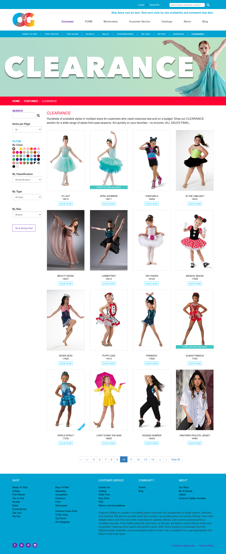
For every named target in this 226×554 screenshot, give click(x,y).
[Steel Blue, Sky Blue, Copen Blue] (31, 155)
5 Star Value (61, 514)
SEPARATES (178, 33)
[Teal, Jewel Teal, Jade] (31, 159)
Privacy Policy (206, 545)
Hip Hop (16, 516)
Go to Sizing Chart (24, 228)
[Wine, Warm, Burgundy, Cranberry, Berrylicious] (38, 155)
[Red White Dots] (20, 163)
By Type (17, 191)
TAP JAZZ (145, 33)
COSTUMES (31, 101)
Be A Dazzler (185, 491)
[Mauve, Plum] (35, 155)
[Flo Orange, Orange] (31, 148)
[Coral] (13, 152)
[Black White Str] (38, 163)
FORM (88, 21)
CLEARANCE (198, 34)
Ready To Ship (19, 487)
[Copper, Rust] (35, 152)
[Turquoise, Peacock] (27, 159)
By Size (16, 209)
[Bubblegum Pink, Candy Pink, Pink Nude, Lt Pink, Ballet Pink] (24, 148)
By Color (17, 145)
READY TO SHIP (29, 33)
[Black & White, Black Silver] (35, 163)
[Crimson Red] (27, 155)
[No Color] (17, 166)
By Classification (22, 174)
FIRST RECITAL (52, 33)
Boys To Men (62, 487)
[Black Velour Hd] (13, 166)
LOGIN (141, 4)
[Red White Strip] (13, 163)
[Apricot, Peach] (27, 148)
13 (145, 459)
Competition (61, 494)
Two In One (18, 498)
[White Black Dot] (17, 163)
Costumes (67, 21)
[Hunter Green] (24, 159)
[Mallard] (20, 159)
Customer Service (139, 21)
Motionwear (111, 21)
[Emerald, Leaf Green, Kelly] (13, 159)
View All (175, 459)
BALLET (105, 33)
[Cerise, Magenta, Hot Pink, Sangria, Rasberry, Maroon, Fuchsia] (17, 152)
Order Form (104, 494)
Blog (205, 21)
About (187, 21)
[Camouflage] (27, 163)
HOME (16, 101)
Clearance (60, 498)
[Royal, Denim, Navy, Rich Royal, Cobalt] (35, 159)
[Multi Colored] (24, 163)
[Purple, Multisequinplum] (17, 159)
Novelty (16, 501)
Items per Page (21, 124)
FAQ (101, 501)
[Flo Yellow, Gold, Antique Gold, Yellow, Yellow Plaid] (20, 148)
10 (123, 459)
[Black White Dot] (31, 163)
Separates (60, 491)
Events (142, 487)
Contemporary (19, 509)
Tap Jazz (17, 512)
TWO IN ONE (72, 33)
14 (152, 459)
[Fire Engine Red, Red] (20, 152)
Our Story (184, 487)
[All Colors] (13, 148)
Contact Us (104, 487)
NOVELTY (90, 33)
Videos (182, 494)
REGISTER (154, 4)
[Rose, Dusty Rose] (38, 148)
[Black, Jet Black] (38, 159)
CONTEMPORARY (125, 33)
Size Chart (104, 498)
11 (131, 459)
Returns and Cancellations (112, 505)
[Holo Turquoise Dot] (38, 152)
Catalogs (167, 21)
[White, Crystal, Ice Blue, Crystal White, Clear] (17, 148)
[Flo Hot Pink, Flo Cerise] (35, 148)
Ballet (15, 505)
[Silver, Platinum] (27, 152)
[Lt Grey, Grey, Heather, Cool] (20, 155)
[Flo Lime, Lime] (17, 155)
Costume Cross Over (66, 511)
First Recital (18, 494)
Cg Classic (61, 518)
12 (138, 459)
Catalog (102, 491)
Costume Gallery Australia (192, 498)
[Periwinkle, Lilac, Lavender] (13, 155)
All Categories (62, 521)
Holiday (16, 491)
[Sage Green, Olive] (31, 152)
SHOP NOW (66, 203)
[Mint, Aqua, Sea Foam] (24, 155)
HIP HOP (161, 33)
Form (58, 501)
